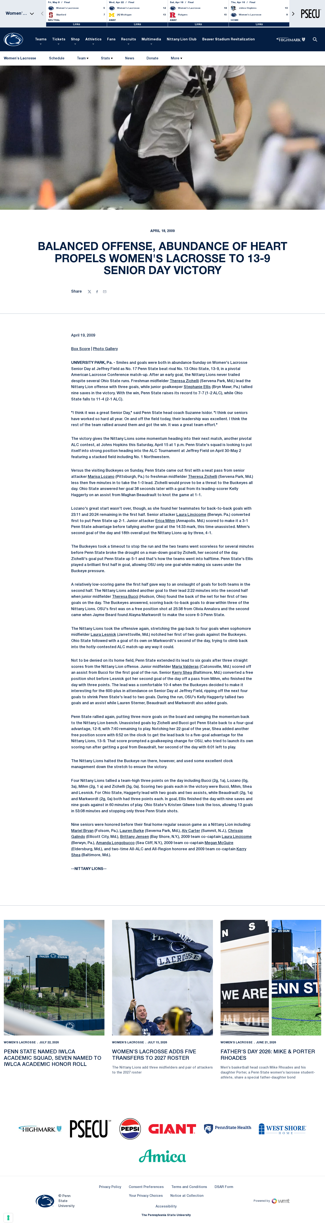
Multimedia (151, 39)
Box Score (80, 349)
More (175, 58)
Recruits (128, 39)
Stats (105, 58)
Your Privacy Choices (146, 1195)
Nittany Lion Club (182, 39)
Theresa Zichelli (184, 381)
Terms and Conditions (189, 1187)
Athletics (93, 39)
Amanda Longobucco (115, 843)
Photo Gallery (105, 349)
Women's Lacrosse (20, 1042)
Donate (152, 59)
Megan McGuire (219, 843)
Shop (75, 39)
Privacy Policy (110, 1187)
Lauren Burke (132, 831)
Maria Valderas (185, 667)
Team (81, 58)
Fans (111, 39)
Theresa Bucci (125, 597)
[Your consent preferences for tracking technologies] (8, 1217)
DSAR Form (224, 1187)
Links (76, 24)
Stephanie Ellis (197, 387)
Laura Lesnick (103, 635)
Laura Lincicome (191, 515)
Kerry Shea (182, 673)
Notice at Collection (186, 1195)
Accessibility (166, 1206)
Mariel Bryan (82, 831)
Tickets (58, 39)
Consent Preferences (146, 1187)
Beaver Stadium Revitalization (228, 39)
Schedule (56, 58)
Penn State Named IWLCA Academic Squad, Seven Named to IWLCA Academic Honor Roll (52, 1058)
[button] (293, 13)
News (129, 58)
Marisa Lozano (101, 477)
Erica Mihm (165, 521)
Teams (40, 39)
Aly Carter (191, 831)
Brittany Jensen (134, 837)
